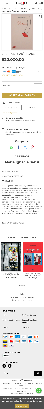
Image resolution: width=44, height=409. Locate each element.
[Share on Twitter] (25, 147)
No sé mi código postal (9, 113)
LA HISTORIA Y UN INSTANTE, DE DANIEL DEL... (11, 274)
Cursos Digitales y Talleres (29, 321)
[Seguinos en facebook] (9, 366)
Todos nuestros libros (11, 320)
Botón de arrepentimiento (22, 394)
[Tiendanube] (22, 381)
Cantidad (6, 86)
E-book (5, 327)
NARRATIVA (36, 9)
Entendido (22, 406)
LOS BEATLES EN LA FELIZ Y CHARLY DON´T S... (33, 274)
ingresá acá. (22, 391)
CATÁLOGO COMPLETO (18, 9)
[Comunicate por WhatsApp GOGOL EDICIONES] (39, 390)
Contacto (26, 327)
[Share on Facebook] (18, 147)
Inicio (4, 9)
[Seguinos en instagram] (4, 366)
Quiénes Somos (29, 315)
